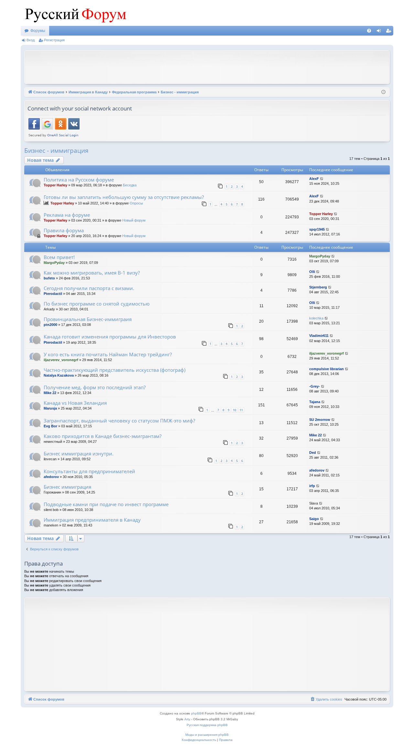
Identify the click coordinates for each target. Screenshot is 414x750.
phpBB (196, 713)
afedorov (51, 477)
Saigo (314, 519)
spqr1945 (317, 229)
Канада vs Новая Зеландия (75, 403)
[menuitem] (369, 31)
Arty (187, 719)
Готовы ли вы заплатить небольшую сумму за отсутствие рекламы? (124, 197)
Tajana (314, 402)
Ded (312, 452)
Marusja (50, 408)
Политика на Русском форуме (79, 179)
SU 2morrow (319, 420)
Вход (31, 40)
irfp (312, 486)
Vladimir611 (319, 336)
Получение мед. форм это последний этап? (95, 387)
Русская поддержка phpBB (207, 725)
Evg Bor (50, 426)
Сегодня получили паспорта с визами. (89, 288)
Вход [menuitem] (380, 32)
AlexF (314, 179)
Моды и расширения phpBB (207, 734)
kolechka (316, 318)
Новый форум (134, 220)
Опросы (136, 203)
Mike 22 (50, 393)
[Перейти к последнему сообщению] (322, 178)
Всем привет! (59, 257)
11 (241, 410)
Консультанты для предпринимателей (89, 471)
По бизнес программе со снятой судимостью (96, 303)
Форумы (37, 30)
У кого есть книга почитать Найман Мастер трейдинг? (108, 354)
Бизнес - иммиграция (56, 150)
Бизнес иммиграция (67, 487)
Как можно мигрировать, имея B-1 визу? (92, 272)
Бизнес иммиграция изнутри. (79, 453)
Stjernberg (318, 287)
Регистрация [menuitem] (389, 32)
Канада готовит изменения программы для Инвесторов (110, 336)
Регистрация (54, 40)
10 (234, 410)
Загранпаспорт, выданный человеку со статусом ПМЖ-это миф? (119, 420)
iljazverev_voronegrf (61, 360)
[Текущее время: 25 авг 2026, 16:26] (383, 92)
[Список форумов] (74, 13)
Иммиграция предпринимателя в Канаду (92, 519)
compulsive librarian (326, 369)
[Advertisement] (207, 66)
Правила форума (64, 230)
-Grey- (314, 386)
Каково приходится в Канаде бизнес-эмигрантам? (102, 436)
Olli (312, 272)
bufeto (49, 278)
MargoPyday (54, 263)
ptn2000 (50, 325)
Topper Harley (55, 185)
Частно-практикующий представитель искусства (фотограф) (114, 370)
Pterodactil (53, 294)
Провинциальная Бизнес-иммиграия (88, 319)
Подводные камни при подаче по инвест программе (106, 504)
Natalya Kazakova (59, 375)
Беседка (129, 185)
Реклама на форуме (67, 215)
